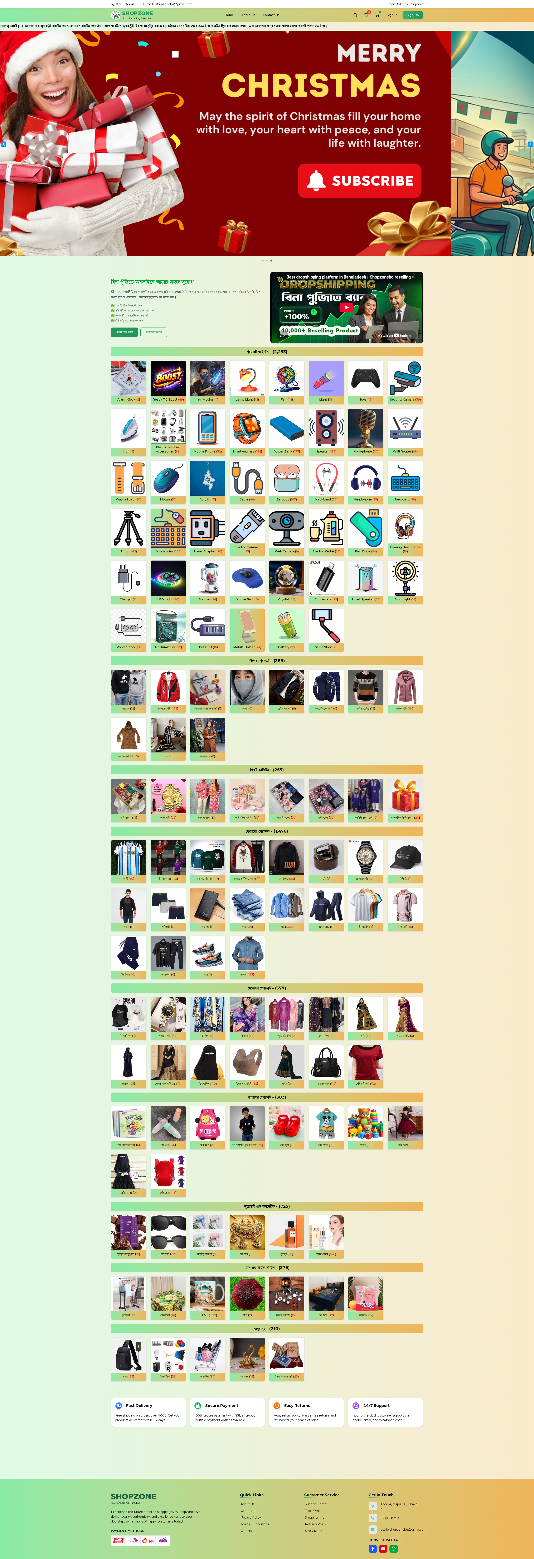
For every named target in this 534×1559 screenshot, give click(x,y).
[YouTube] (383, 1549)
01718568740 (125, 4)
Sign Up (413, 15)
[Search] (355, 15)
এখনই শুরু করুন (124, 332)
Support (417, 4)
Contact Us (271, 15)
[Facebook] (373, 1549)
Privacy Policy (251, 1517)
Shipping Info (314, 1517)
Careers (246, 1531)
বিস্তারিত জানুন (154, 332)
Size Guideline (315, 1531)
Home (229, 15)
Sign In (392, 15)
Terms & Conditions (255, 1524)
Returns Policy (315, 1524)
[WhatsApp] (393, 1549)
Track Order (395, 4)
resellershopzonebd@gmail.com (169, 4)
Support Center (316, 1504)
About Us (248, 15)
